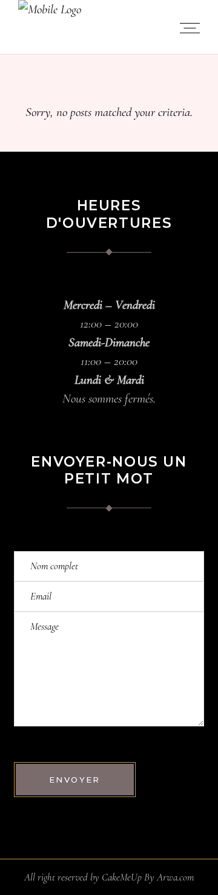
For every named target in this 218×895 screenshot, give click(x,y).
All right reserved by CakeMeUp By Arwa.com (109, 877)
